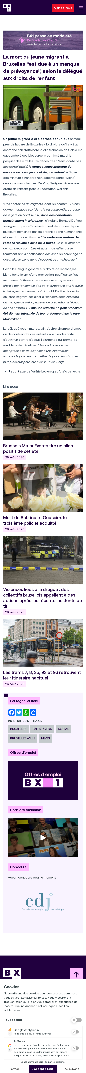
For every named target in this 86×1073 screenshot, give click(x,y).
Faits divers (42, 729)
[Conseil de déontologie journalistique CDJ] (43, 902)
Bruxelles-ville (22, 738)
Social (63, 729)
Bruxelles (18, 729)
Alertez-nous (63, 8)
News (45, 738)
